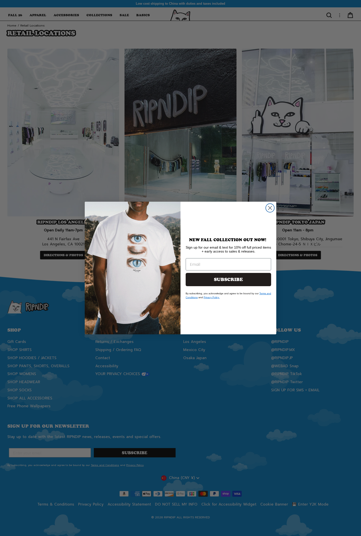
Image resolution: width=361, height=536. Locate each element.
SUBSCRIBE (228, 279)
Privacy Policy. (212, 297)
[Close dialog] (270, 208)
